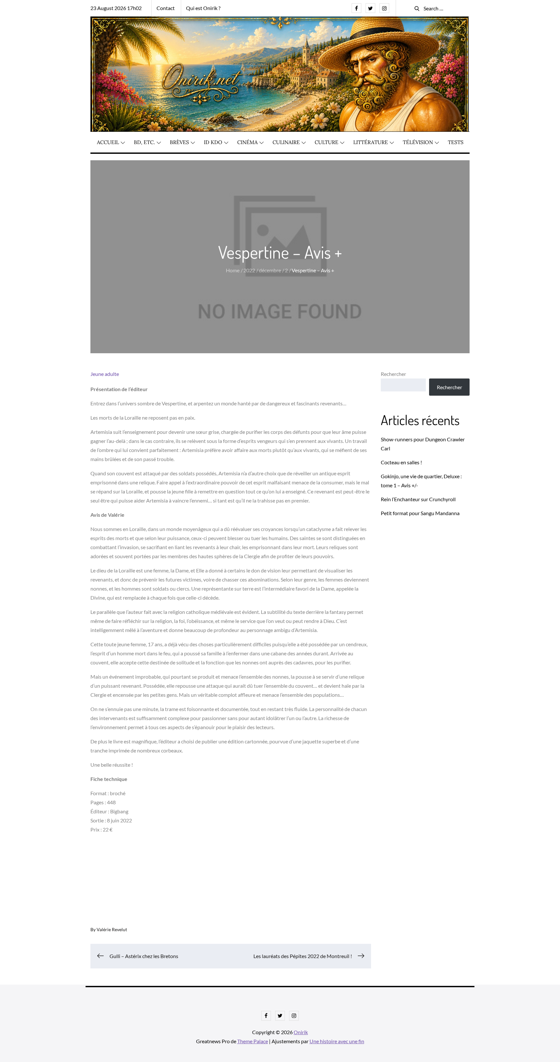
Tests (455, 142)
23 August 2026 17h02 (116, 8)
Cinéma (247, 142)
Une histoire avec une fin (336, 1041)
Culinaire (286, 142)
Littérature (370, 142)
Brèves (179, 142)
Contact (166, 8)
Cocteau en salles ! (401, 462)
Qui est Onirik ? (203, 8)
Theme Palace (252, 1041)
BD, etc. (144, 142)
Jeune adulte (104, 374)
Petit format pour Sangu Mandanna (420, 513)
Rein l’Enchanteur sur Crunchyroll (418, 499)
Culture (326, 142)
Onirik (301, 1032)
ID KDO (213, 142)
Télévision (418, 142)
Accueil (108, 142)
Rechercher (393, 374)
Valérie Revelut (112, 929)
